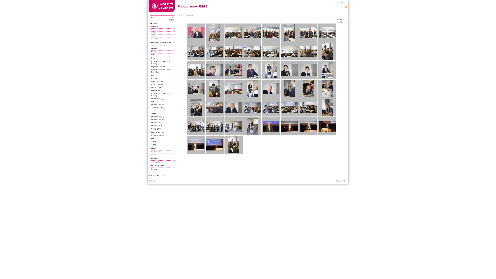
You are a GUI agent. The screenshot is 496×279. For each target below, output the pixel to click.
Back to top (152, 181)
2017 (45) (154, 142)
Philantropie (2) (156, 123)
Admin (345, 181)
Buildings (154, 30)
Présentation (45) (157, 90)
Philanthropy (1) (156, 126)
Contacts (154, 169)
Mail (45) (154, 52)
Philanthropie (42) (157, 99)
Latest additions (156, 162)
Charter (153, 155)
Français (344, 2)
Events (153, 33)
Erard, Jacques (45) (158, 132)
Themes (153, 36)
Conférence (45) (157, 82)
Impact (154, 23)
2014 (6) (154, 145)
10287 (163, 176)
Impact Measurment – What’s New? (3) (161, 71)
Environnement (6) (157, 105)
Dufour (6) (154, 55)
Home (180, 15)
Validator (339, 181)
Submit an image (156, 152)
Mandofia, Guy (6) (157, 135)
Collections (154, 39)
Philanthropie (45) (157, 87)
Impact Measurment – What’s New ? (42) (161, 63)
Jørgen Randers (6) (158, 108)
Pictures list (190, 15)
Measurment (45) (157, 85)
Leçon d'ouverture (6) (158, 67)
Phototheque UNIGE (193, 6)
